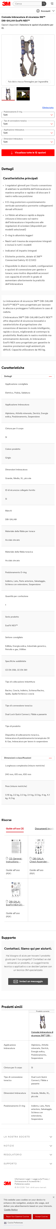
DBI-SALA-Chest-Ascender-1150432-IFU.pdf (38, 860)
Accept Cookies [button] (41, 1217)
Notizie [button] (9, 1146)
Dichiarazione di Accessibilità (27, 1181)
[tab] (15, 828)
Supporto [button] (10, 1164)
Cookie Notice (11, 1210)
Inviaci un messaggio (31, 981)
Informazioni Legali (22, 1179)
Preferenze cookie (22, 1184)
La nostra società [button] (17, 1137)
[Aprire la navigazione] (52, 4)
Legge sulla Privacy (40, 1179)
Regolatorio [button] (13, 1155)
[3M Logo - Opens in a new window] (6, 4)
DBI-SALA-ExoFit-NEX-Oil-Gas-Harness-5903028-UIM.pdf (15, 903)
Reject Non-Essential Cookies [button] (17, 1217)
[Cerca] (44, 4)
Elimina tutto (48, 108)
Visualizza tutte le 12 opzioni (30, 153)
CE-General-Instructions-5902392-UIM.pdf (15, 860)
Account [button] (45, 11)
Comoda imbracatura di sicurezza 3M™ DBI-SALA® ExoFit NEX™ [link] (42, 1034)
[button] (13, 1222)
